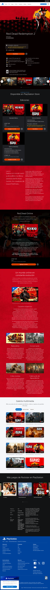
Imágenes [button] (32, 409)
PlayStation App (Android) (37, 572)
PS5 (9, 4)
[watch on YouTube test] (29, 84)
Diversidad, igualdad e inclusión (38, 550)
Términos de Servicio (21, 561)
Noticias (25, 4)
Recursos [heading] (20, 560)
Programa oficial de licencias (22, 569)
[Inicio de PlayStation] (2, 4)
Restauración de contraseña (7, 567)
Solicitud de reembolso (6, 569)
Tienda (6, 4)
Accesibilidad (35, 547)
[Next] (48, 81)
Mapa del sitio (45, 587)
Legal (22, 587)
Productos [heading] (20, 544)
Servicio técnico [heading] (6, 560)
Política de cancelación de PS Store (24, 563)
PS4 (18, 547)
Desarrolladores (20, 567)
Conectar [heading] (35, 560)
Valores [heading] (34, 544)
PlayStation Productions (6, 550)
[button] (25, 81)
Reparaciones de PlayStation (7, 566)
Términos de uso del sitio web (37, 587)
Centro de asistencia (6, 561)
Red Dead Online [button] (26, 409)
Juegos (12, 4)
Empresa (4, 551)
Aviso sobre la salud (21, 566)
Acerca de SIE (5, 545)
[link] (25, 491)
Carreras (4, 547)
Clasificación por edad (21, 564)
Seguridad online (36, 548)
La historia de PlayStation (7, 553)
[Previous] (2, 81)
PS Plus (16, 4)
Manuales (4, 570)
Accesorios (20, 4)
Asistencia (29, 4)
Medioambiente (35, 545)
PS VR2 (19, 548)
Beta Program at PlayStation (37, 573)
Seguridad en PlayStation (7, 563)
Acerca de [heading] (5, 544)
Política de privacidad (27, 587)
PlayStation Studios (6, 548)
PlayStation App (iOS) (36, 570)
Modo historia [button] (18, 409)
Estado (4, 564)
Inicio (3, 541)
